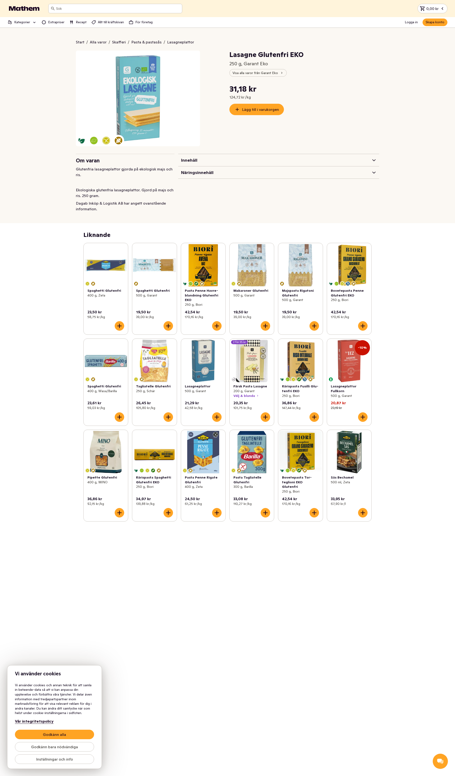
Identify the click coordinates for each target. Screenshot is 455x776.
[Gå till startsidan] (24, 8)
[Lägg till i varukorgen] (119, 326)
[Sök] (52, 8)
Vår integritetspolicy (34, 721)
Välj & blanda (244, 396)
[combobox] (118, 8)
